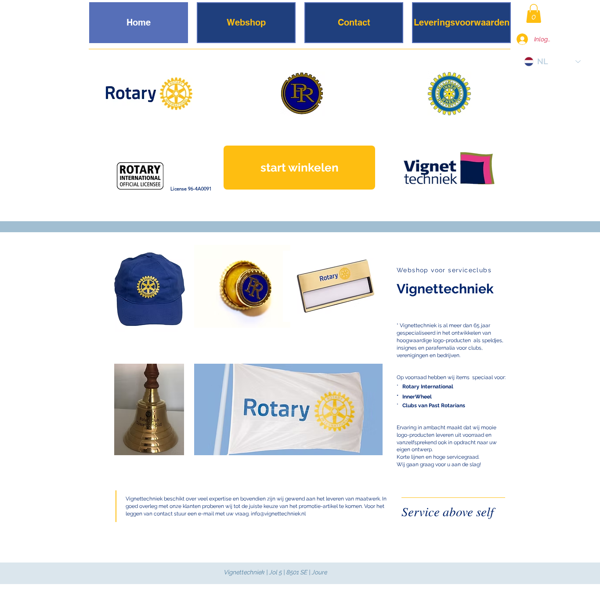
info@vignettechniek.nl (278, 514)
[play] (271, 320)
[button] (534, 13)
